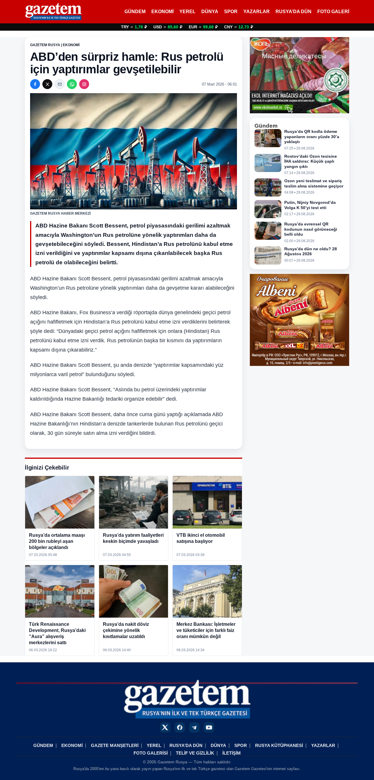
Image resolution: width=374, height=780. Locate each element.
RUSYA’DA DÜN (293, 11)
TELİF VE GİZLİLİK (195, 753)
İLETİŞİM (231, 753)
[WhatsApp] (72, 84)
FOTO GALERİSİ (151, 753)
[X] (47, 84)
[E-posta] (60, 84)
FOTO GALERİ (333, 11)
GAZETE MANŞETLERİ (114, 745)
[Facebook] (35, 84)
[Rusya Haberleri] (53, 11)
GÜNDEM (135, 11)
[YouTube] (209, 727)
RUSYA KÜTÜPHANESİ (279, 745)
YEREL (187, 11)
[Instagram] (84, 84)
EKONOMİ (162, 11)
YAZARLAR (256, 11)
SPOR (231, 11)
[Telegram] (194, 727)
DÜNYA (209, 11)
